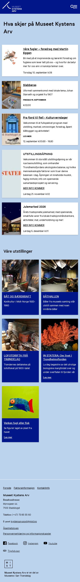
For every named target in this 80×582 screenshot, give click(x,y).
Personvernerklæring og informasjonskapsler (27, 533)
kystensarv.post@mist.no (24, 521)
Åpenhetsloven (11, 528)
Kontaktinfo (43, 487)
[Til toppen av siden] (75, 574)
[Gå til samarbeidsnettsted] (40, 564)
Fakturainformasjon (24, 487)
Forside (7, 487)
